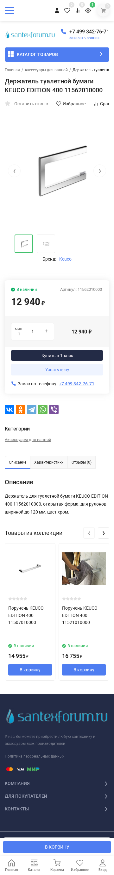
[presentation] (14, 170)
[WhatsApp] (43, 409)
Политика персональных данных (34, 756)
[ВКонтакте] (9, 409)
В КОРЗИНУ (57, 847)
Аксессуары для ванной (46, 70)
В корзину (30, 669)
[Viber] (54, 409)
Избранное (74, 103)
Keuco (65, 259)
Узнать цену (57, 369)
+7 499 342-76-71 (89, 32)
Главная (12, 70)
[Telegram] (31, 409)
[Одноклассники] (20, 409)
